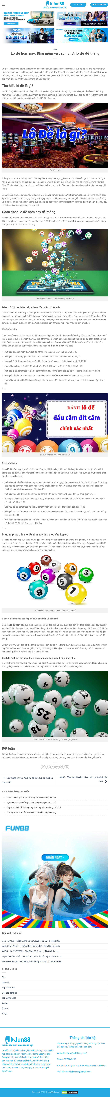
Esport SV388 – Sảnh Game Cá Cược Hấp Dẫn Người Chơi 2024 (32, 956)
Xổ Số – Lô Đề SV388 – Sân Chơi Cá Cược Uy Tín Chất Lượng (30, 951)
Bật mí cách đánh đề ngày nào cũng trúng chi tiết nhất (31, 802)
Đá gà (4, 1013)
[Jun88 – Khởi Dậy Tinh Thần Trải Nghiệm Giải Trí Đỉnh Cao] (55, 5)
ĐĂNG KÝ (78, 5)
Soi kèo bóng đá (9, 993)
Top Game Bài (8, 987)
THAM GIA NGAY (99, 5)
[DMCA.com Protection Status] (70, 1092)
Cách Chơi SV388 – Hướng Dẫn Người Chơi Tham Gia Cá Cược (31, 946)
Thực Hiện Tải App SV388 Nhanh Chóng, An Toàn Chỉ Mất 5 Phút (31, 961)
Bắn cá (5, 1008)
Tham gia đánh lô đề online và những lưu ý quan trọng (31, 812)
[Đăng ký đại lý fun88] (28, 18)
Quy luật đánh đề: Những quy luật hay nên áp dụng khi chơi (34, 807)
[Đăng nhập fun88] (82, 35)
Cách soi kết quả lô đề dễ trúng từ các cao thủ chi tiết (31, 797)
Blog (4, 977)
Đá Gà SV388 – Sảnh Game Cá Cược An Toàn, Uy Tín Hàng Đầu (31, 941)
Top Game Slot (9, 998)
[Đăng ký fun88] (55, 875)
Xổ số (55, 49)
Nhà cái (5, 982)
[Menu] (3, 4)
